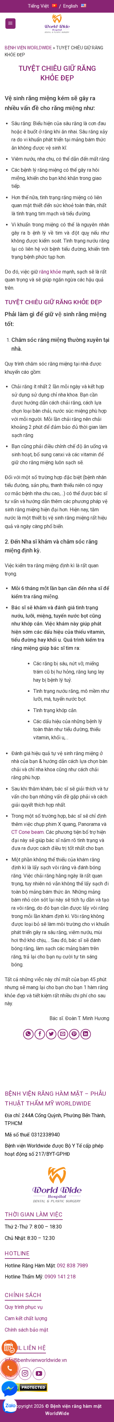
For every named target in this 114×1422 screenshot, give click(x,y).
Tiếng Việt (38, 6)
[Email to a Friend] (63, 1034)
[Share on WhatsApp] (28, 1034)
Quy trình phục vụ (24, 1307)
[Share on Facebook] (40, 1034)
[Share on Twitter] (51, 1034)
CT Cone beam (27, 832)
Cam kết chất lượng (26, 1318)
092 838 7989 (72, 1266)
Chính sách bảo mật (26, 1330)
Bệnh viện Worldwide (28, 47)
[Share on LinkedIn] (85, 1034)
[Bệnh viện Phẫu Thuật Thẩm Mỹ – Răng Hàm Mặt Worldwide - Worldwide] (57, 24)
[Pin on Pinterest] (74, 1034)
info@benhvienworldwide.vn (36, 1360)
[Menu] (10, 23)
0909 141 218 (60, 1277)
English (70, 6)
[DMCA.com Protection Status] (26, 1387)
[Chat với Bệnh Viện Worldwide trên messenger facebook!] (9, 1388)
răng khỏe (50, 272)
